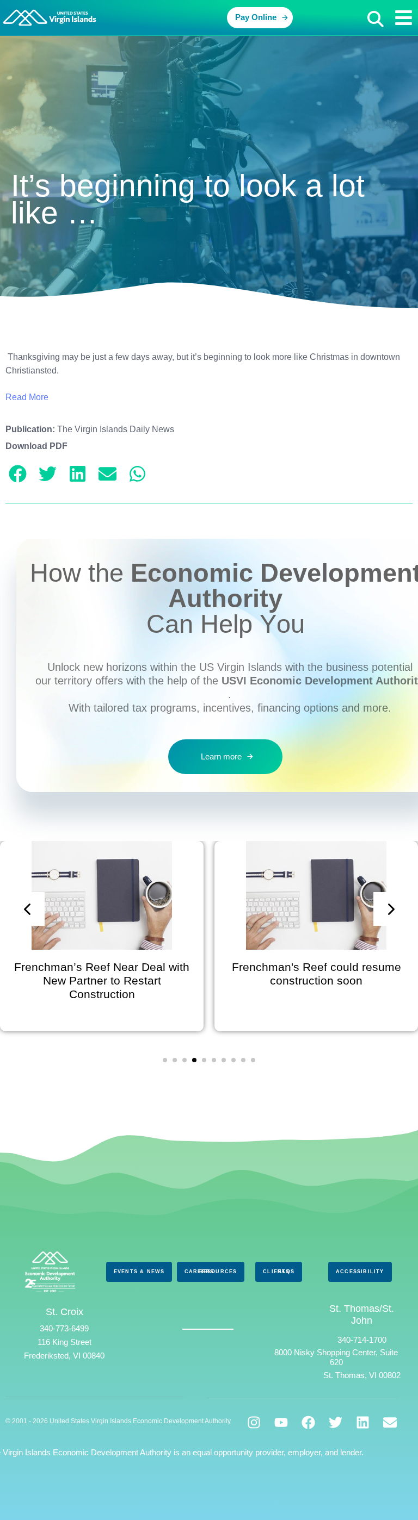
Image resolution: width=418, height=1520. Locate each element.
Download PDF (36, 446)
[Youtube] (281, 1422)
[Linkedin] (363, 1422)
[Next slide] (390, 909)
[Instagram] (254, 1422)
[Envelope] (390, 1422)
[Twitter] (335, 1422)
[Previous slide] (28, 909)
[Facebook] (308, 1422)
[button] (375, 19)
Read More (26, 397)
